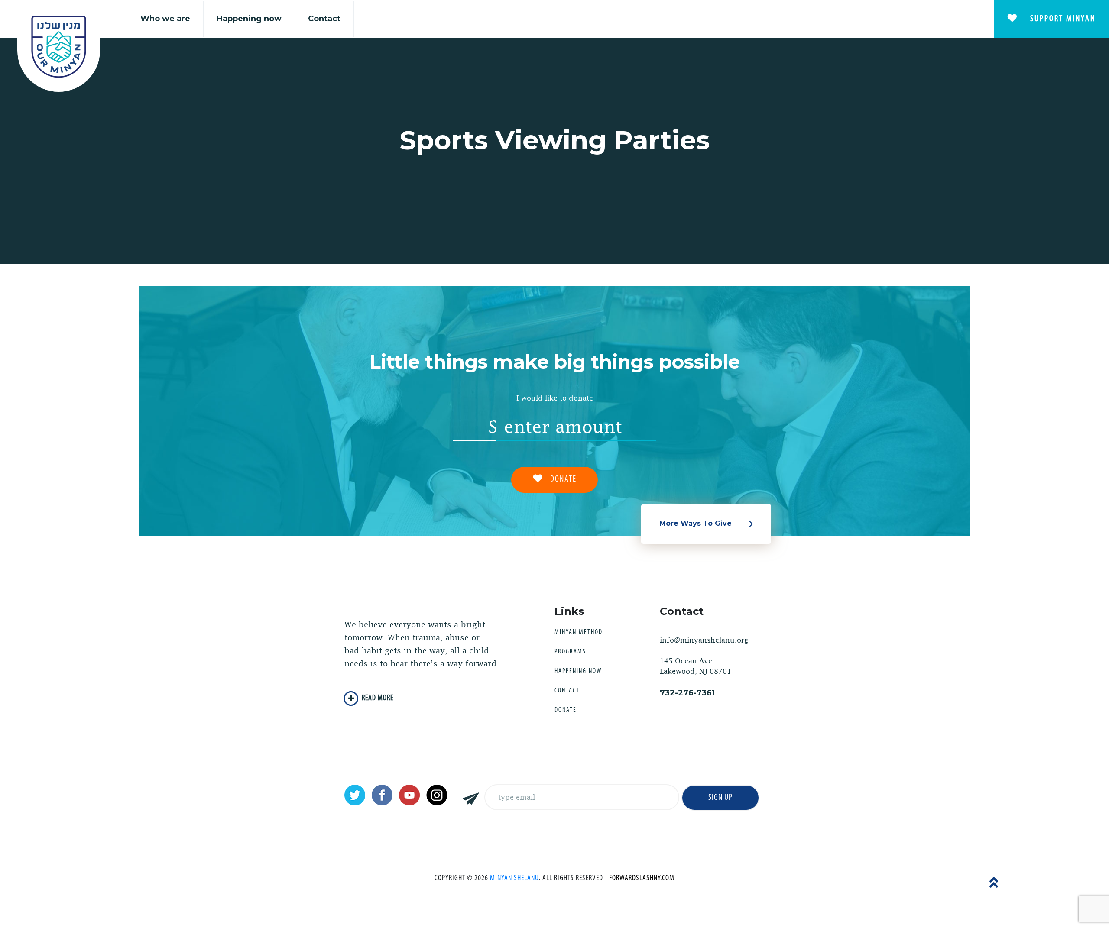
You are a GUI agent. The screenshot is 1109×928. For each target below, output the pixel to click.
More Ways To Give (696, 523)
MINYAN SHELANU (514, 879)
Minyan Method (578, 632)
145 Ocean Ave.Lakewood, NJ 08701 (695, 666)
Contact (324, 18)
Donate (565, 710)
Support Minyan (1062, 19)
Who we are (165, 18)
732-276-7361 (687, 693)
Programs (570, 651)
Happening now (249, 18)
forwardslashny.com (641, 879)
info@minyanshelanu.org (704, 640)
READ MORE (377, 698)
